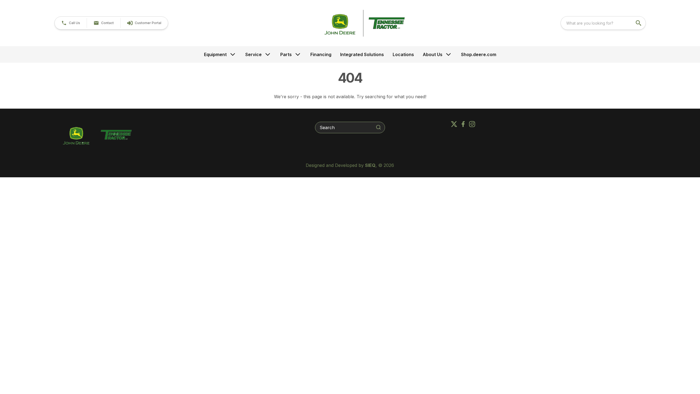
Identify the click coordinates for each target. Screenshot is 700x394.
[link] (144, 23)
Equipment (215, 54)
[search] (639, 23)
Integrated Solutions (362, 54)
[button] (71, 23)
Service (253, 54)
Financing (320, 54)
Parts (286, 54)
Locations (403, 54)
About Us (432, 54)
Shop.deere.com (478, 54)
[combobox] (603, 23)
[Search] (378, 127)
